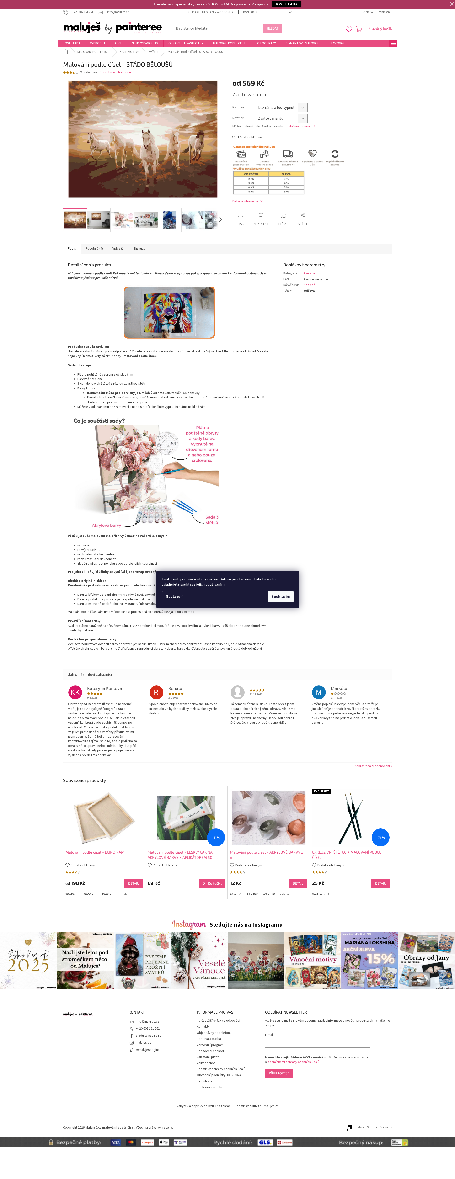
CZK (366, 12)
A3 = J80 (269, 894)
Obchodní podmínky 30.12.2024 (219, 1075)
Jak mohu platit (208, 1057)
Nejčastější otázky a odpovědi (211, 12)
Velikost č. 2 (320, 894)
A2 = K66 (252, 894)
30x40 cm (72, 894)
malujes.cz (143, 1042)
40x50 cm (89, 894)
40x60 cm (107, 894)
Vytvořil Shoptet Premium (374, 1127)
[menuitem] (71, 43)
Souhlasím (281, 596)
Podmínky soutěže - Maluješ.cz (257, 1106)
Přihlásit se (279, 1073)
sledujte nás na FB (149, 1035)
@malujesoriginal (148, 1049)
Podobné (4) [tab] (94, 248)
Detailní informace (245, 201)
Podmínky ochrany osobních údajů (221, 1069)
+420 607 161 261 (148, 1028)
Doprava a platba (209, 1038)
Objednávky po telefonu (214, 1032)
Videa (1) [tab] (118, 248)
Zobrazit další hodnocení (372, 766)
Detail (133, 883)
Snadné (309, 285)
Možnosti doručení (302, 126)
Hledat (272, 28)
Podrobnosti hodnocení (116, 72)
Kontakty (250, 12)
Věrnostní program (210, 1045)
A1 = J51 (236, 894)
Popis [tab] (72, 248)
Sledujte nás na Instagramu (246, 924)
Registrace (205, 1081)
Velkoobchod (206, 1063)
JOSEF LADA (286, 4)
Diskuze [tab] (139, 248)
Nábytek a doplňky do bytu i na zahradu (204, 1106)
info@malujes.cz (147, 1021)
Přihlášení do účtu (209, 1087)
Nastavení (174, 596)
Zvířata (309, 273)
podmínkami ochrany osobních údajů (293, 1062)
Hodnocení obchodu (211, 1051)
